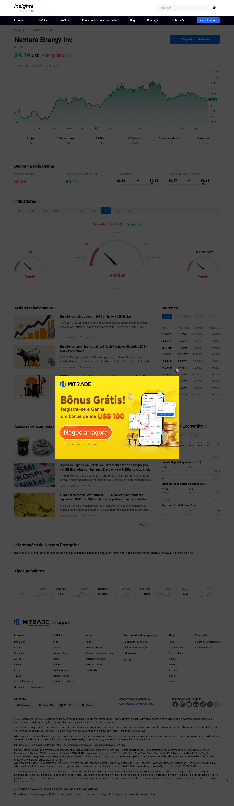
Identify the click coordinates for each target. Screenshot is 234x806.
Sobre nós (178, 20)
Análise (65, 20)
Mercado (19, 20)
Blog (132, 20)
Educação (153, 20)
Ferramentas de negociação (99, 20)
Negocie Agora (208, 20)
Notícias (43, 20)
